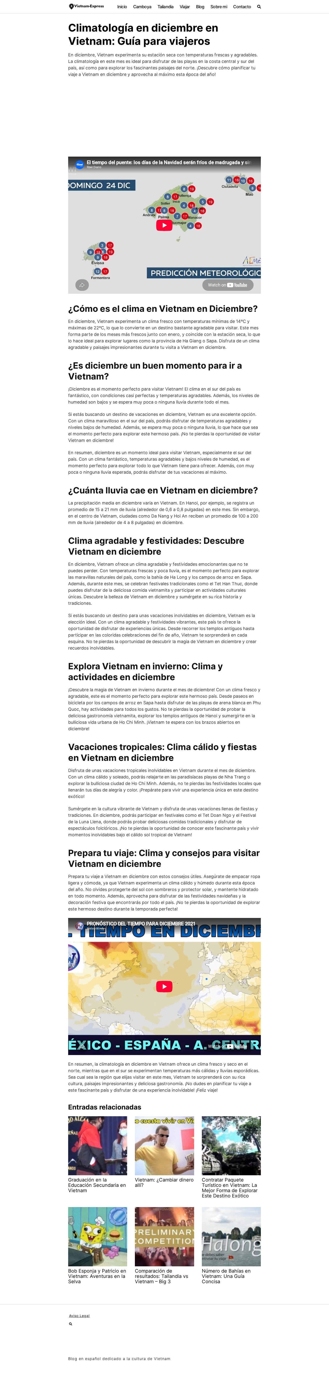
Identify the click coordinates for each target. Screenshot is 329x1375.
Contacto (242, 6)
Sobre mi (219, 6)
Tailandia (166, 6)
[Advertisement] (164, 117)
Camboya (142, 6)
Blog (200, 6)
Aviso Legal (79, 1316)
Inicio (122, 6)
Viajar (185, 6)
